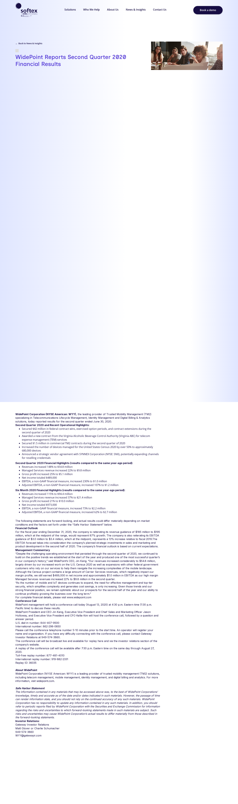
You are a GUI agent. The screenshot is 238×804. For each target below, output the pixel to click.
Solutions (70, 9)
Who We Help (91, 9)
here (100, 641)
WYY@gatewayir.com (28, 735)
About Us (113, 9)
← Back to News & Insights (28, 43)
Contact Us (159, 9)
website (34, 644)
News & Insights (136, 9)
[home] (26, 10)
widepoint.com (45, 681)
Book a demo (208, 10)
